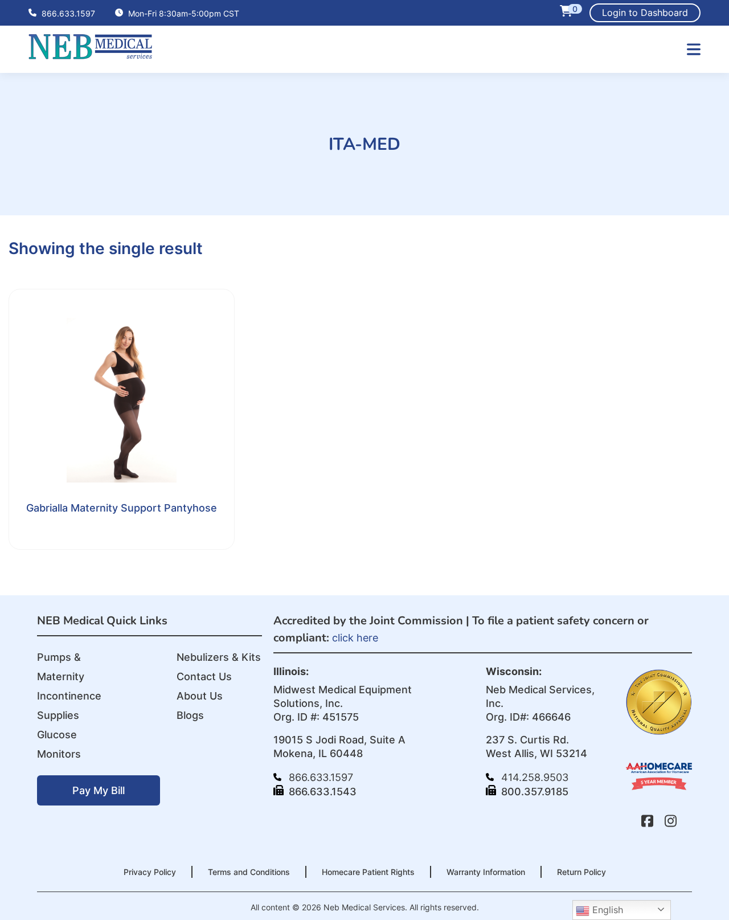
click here (355, 638)
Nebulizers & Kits (219, 657)
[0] (566, 13)
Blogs (190, 715)
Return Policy (581, 872)
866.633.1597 (67, 13)
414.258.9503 (533, 777)
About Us (200, 696)
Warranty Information (486, 872)
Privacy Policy (150, 872)
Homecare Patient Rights (368, 872)
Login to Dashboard (645, 12)
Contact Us (204, 676)
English (606, 909)
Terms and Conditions (249, 872)
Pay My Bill (98, 790)
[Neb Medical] (90, 56)
